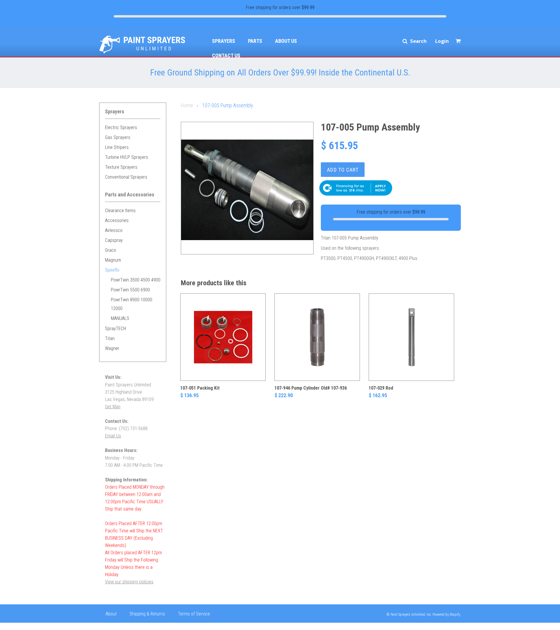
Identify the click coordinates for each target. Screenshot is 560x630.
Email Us (113, 436)
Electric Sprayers (121, 127)
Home (187, 105)
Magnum (113, 260)
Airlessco (114, 230)
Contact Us (226, 55)
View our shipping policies (129, 582)
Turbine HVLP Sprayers (126, 157)
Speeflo (112, 270)
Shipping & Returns (147, 614)
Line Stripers (117, 147)
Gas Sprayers (117, 137)
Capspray (114, 240)
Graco (110, 250)
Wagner (112, 348)
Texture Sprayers (121, 167)
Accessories (117, 220)
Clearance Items (120, 210)
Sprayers (223, 41)
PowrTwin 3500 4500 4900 (135, 280)
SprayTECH (115, 328)
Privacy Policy (119, 625)
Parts (255, 41)
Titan (110, 338)
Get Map (112, 406)
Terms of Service (194, 614)
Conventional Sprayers (126, 177)
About (111, 614)
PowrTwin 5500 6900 (130, 290)
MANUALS (120, 318)
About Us (286, 41)
